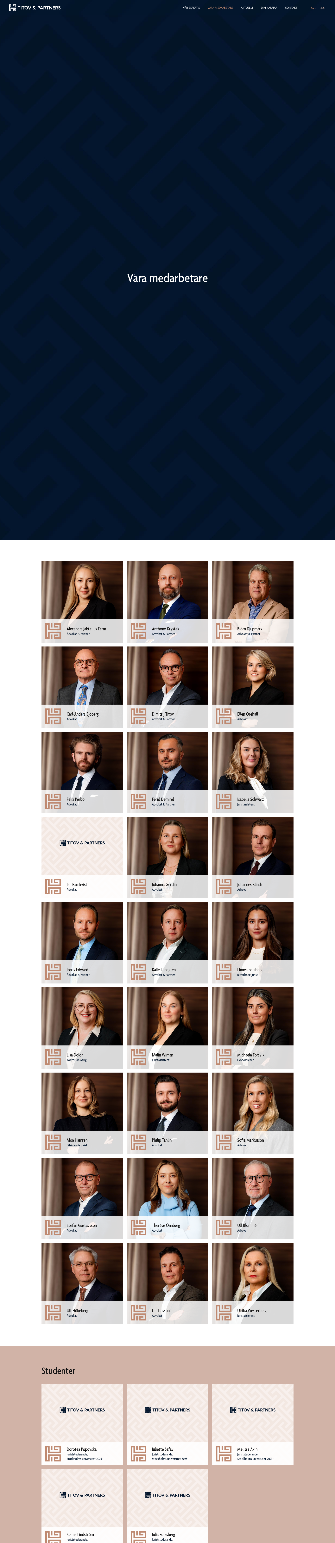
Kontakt (291, 7)
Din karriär (269, 7)
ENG (322, 8)
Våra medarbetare (220, 7)
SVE (313, 8)
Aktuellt (247, 7)
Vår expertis (191, 7)
